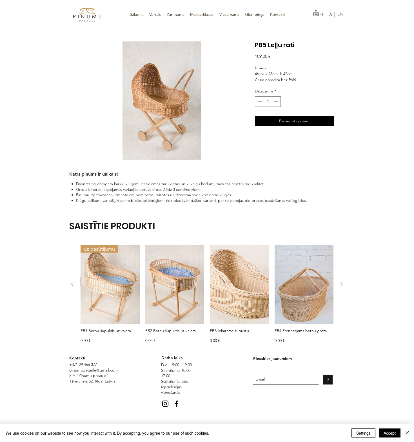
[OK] (328, 379)
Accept (390, 433)
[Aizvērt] (407, 432)
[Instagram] (165, 403)
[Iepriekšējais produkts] (72, 284)
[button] (319, 13)
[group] (207, 294)
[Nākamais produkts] (341, 284)
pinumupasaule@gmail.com (93, 370)
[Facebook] (176, 403)
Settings (363, 433)
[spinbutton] (268, 102)
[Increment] (276, 102)
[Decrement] (259, 102)
